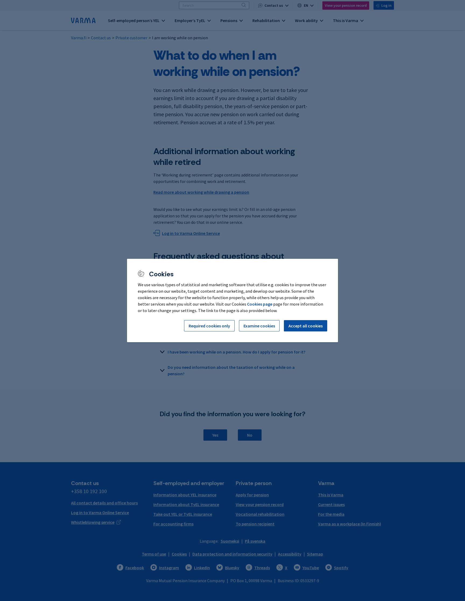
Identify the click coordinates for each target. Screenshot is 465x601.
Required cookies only (209, 325)
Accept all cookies (305, 325)
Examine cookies (259, 325)
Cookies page (259, 304)
